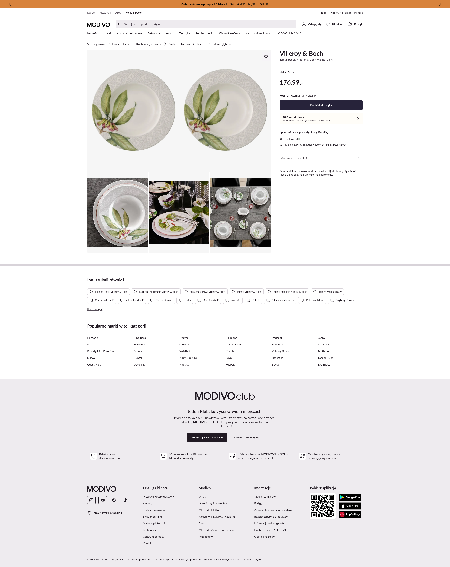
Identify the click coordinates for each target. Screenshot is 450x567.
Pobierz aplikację (342, 13)
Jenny (321, 337)
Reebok (230, 364)
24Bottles (139, 344)
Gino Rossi (139, 337)
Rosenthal (278, 357)
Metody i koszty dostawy (169, 496)
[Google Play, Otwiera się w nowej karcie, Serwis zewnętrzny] (350, 497)
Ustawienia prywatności (139, 559)
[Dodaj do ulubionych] (266, 56)
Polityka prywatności (167, 559)
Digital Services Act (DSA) (280, 529)
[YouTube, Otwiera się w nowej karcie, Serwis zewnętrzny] (102, 500)
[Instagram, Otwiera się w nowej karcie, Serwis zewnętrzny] (91, 500)
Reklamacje (166, 529)
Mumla (230, 351)
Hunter (137, 357)
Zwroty (164, 503)
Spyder (276, 364)
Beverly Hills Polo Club (101, 351)
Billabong (231, 337)
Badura (137, 351)
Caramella (324, 344)
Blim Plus (277, 344)
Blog (325, 13)
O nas (219, 496)
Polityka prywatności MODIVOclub (200, 559)
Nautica (184, 364)
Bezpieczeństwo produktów (280, 516)
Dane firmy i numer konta (225, 503)
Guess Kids (94, 364)
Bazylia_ (323, 132)
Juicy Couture (188, 357)
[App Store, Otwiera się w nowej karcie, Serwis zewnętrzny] (350, 506)
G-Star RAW (233, 344)
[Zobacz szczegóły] (358, 158)
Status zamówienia (169, 509)
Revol (229, 357)
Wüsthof (184, 351)
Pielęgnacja (277, 503)
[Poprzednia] (10, 4)
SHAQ (91, 357)
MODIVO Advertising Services (225, 529)
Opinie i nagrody (280, 536)
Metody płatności (169, 523)
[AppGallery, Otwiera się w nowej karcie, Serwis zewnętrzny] (350, 514)
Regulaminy (222, 536)
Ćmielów (184, 344)
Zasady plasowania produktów (280, 509)
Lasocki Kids (325, 357)
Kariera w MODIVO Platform (225, 516)
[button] (133, 111)
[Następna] (440, 4)
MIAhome (324, 351)
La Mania (92, 337)
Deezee (183, 337)
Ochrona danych (252, 559)
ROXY (91, 344)
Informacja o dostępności (280, 523)
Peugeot (277, 337)
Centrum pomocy (169, 536)
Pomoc (358, 12)
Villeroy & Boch (301, 53)
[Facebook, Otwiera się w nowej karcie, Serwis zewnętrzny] (114, 500)
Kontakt (164, 543)
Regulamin (118, 559)
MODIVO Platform (225, 509)
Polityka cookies (230, 559)
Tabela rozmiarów (280, 496)
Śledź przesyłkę (169, 516)
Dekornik (139, 364)
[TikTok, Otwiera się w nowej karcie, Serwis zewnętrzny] (125, 500)
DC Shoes (324, 364)
